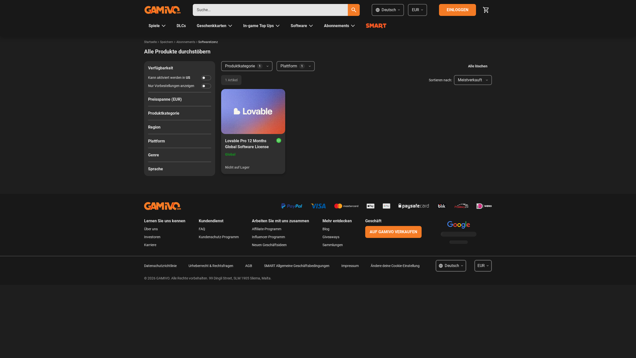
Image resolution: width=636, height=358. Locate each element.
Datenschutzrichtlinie (160, 266)
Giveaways (330, 237)
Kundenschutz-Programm (219, 237)
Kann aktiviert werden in (169, 78)
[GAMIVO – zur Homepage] (162, 10)
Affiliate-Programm (266, 229)
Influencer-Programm (268, 237)
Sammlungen (332, 245)
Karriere (150, 245)
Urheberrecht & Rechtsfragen (211, 266)
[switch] (206, 77)
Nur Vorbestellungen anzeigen (171, 86)
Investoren (152, 237)
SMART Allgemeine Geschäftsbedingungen (296, 266)
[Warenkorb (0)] (486, 10)
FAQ (202, 229)
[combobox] (270, 10)
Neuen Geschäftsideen (269, 245)
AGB (248, 266)
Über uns (151, 229)
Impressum (350, 266)
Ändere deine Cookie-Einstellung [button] (395, 266)
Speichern (166, 42)
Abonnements (185, 42)
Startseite (150, 42)
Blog (325, 229)
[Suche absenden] (354, 10)
